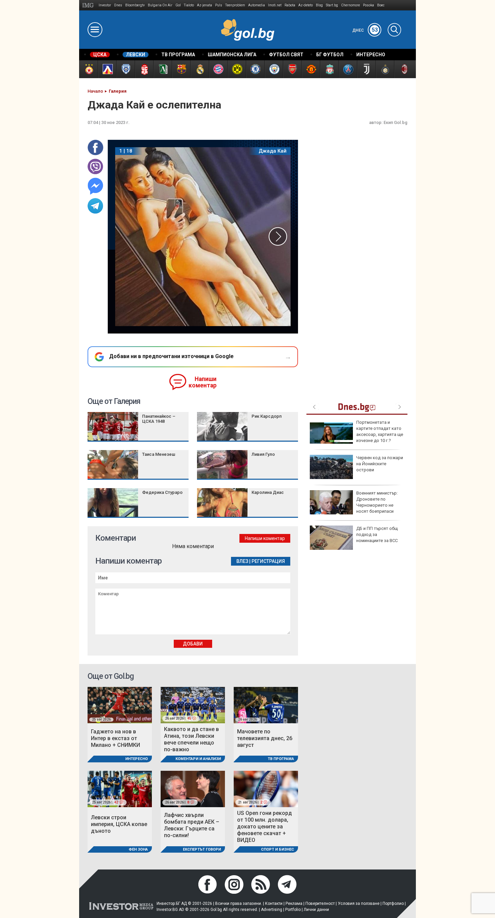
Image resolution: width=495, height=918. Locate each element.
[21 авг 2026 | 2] (266, 788)
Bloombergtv (135, 5)
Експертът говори (202, 849)
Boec (381, 5)
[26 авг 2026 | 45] (193, 704)
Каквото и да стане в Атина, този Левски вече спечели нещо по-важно (191, 739)
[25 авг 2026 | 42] (120, 788)
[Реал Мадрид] (199, 69)
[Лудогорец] (162, 69)
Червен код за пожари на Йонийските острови (379, 463)
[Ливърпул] (329, 69)
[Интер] (384, 69)
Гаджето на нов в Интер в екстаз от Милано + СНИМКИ (115, 738)
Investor (105, 5)
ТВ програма (281, 759)
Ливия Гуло (263, 454)
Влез (242, 561)
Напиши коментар (203, 382)
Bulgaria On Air (160, 5)
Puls (218, 5)
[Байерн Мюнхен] (218, 69)
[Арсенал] (292, 69)
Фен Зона (138, 849)
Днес (365, 30)
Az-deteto (305, 5)
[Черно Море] (125, 69)
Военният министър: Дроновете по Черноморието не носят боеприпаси (377, 502)
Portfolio (293, 909)
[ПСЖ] (347, 69)
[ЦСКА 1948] (144, 69)
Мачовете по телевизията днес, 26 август (264, 738)
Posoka (368, 5)
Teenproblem (235, 5)
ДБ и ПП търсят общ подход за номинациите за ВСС (377, 534)
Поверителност (320, 903)
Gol (178, 5)
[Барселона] (181, 69)
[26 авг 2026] (266, 704)
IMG (89, 5)
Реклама (294, 903)
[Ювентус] (366, 69)
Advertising (271, 909)
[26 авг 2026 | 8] (193, 788)
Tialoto (189, 5)
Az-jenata (204, 5)
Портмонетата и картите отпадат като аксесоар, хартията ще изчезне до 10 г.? (379, 431)
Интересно (136, 759)
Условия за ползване (359, 903)
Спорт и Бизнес (277, 849)
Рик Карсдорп (267, 416)
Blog (319, 5)
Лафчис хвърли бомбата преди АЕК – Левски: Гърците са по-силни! (191, 825)
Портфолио (393, 903)
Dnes (118, 5)
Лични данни (316, 909)
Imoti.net (275, 5)
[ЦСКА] (88, 69)
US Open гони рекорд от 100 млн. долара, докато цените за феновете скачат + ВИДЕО (264, 826)
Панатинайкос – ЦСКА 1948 (158, 419)
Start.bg (332, 5)
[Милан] (403, 69)
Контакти (274, 903)
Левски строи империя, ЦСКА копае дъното (119, 824)
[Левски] (107, 69)
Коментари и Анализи (198, 759)
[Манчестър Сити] (273, 69)
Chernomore (350, 5)
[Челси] (255, 69)
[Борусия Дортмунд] (236, 69)
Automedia (256, 5)
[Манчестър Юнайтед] (310, 69)
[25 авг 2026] (120, 704)
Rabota (290, 5)
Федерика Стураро (162, 492)
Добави (193, 643)
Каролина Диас (268, 492)
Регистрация (268, 561)
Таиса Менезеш (158, 454)
